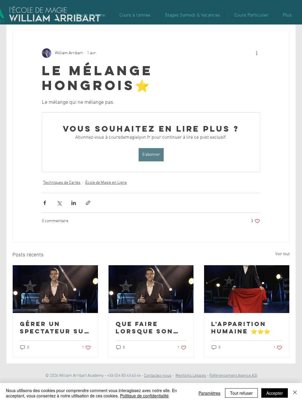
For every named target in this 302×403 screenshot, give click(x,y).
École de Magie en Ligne (106, 182)
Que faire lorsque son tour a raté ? (146, 327)
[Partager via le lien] (88, 203)
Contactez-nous (157, 375)
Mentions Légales (190, 375)
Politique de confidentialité (144, 396)
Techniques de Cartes (62, 182)
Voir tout (282, 254)
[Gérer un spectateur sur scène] (55, 289)
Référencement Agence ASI (233, 375)
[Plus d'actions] (256, 53)
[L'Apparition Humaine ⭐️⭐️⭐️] (246, 289)
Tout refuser (241, 393)
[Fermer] (294, 393)
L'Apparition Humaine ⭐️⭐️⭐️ (240, 327)
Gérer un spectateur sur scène (54, 327)
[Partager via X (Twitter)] (59, 203)
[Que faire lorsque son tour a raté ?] (151, 289)
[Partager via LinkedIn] (73, 203)
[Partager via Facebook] (44, 203)
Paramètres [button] (209, 393)
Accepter (274, 393)
